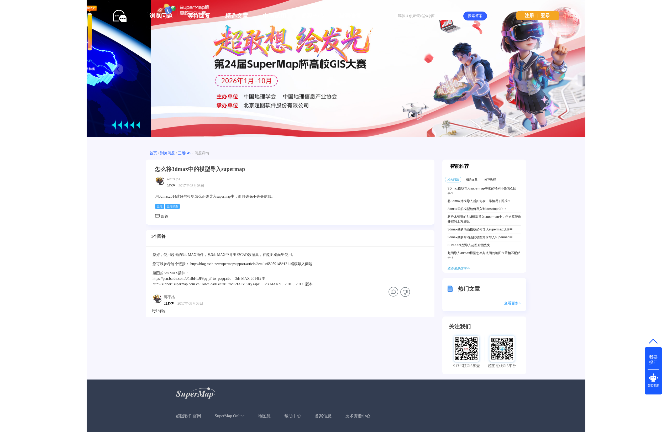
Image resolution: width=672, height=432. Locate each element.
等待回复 (199, 15)
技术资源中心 (357, 416)
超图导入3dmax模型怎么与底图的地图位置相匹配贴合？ (484, 255)
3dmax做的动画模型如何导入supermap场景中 (480, 229)
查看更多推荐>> (459, 268)
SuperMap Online (229, 416)
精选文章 (236, 15)
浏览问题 (161, 15)
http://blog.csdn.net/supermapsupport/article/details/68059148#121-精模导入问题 (251, 264)
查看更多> (512, 303)
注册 (529, 15)
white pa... (175, 179)
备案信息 (323, 416)
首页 (153, 153)
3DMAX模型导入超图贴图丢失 (469, 245)
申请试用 (274, 15)
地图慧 (264, 416)
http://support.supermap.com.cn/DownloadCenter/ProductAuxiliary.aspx (206, 284)
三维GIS (184, 153)
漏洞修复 (350, 15)
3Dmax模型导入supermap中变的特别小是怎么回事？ (482, 191)
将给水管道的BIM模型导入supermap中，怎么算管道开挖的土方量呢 (484, 219)
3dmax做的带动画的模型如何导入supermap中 (480, 237)
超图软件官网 (188, 416)
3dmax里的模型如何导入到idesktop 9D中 (477, 209)
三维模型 (172, 206)
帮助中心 (292, 416)
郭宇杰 (169, 297)
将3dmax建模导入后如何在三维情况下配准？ (479, 201)
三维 (159, 206)
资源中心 (312, 15)
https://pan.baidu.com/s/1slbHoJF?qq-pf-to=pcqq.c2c (192, 279)
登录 (545, 15)
